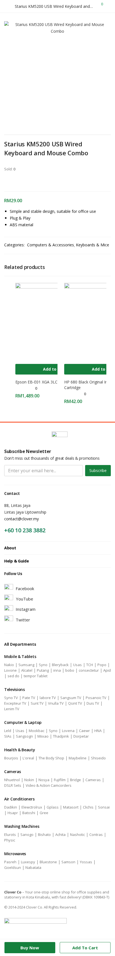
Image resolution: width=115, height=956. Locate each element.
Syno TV (11, 697)
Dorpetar (81, 736)
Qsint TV (75, 703)
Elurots (10, 834)
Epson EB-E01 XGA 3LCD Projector (47, 382)
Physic (9, 840)
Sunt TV (37, 703)
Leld (7, 730)
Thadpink (61, 736)
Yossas (86, 861)
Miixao (43, 736)
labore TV (48, 697)
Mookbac (36, 730)
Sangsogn (24, 736)
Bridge (75, 779)
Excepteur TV (15, 703)
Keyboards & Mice (92, 244)
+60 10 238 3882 (24, 530)
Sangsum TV (70, 697)
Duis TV (93, 703)
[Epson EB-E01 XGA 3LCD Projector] (54, 321)
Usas (77, 664)
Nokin (29, 779)
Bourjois (11, 757)
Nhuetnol (12, 779)
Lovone (10, 670)
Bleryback (60, 664)
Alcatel (26, 670)
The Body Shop (51, 757)
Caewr (84, 730)
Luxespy (28, 861)
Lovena (68, 730)
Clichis (88, 807)
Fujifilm (60, 779)
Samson (68, 861)
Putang (43, 670)
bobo (69, 670)
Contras (96, 834)
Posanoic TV (96, 697)
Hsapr (13, 812)
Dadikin (10, 807)
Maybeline (78, 757)
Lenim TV (11, 708)
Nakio (9, 664)
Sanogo (26, 834)
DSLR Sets (12, 785)
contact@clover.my (21, 518)
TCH (89, 664)
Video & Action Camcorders (48, 785)
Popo (101, 664)
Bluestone (48, 861)
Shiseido (98, 757)
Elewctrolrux (31, 807)
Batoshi (28, 812)
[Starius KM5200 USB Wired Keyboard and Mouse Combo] (6, 180)
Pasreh (10, 861)
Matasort (70, 807)
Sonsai (104, 807)
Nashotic (77, 834)
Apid (107, 670)
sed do (13, 675)
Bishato (44, 834)
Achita (60, 834)
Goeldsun (12, 867)
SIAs (7, 736)
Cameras (93, 779)
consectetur (89, 670)
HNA (98, 730)
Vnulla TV (56, 703)
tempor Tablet (35, 675)
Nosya (44, 779)
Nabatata (33, 867)
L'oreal (28, 757)
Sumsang (26, 664)
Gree (44, 812)
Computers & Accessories (50, 244)
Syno (43, 664)
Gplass (53, 807)
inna (57, 670)
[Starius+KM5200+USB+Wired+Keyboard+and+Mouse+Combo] (13, 180)
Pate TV (28, 697)
